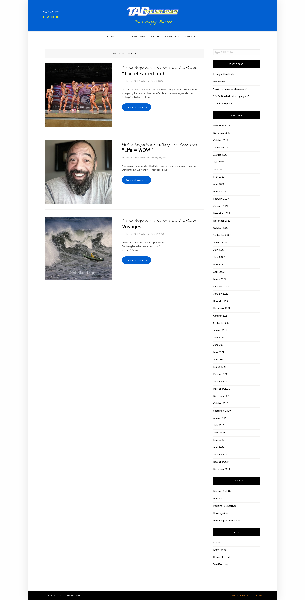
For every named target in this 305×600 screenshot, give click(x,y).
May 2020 (218, 440)
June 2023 (219, 169)
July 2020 (218, 425)
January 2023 (220, 206)
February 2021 (220, 374)
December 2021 (221, 301)
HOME (111, 37)
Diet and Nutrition (222, 491)
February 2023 (221, 199)
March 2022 (219, 279)
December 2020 (221, 389)
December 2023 (221, 125)
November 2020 (221, 396)
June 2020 (219, 432)
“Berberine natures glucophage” (230, 89)
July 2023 (218, 162)
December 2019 (221, 462)
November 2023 (221, 133)
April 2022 (219, 272)
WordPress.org (220, 564)
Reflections (219, 81)
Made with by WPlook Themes (247, 596)
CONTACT (191, 37)
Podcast (217, 498)
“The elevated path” (144, 74)
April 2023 (218, 184)
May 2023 (218, 177)
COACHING (139, 37)
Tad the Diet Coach (135, 81)
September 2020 (222, 410)
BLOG (123, 37)
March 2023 (219, 191)
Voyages (131, 227)
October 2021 (220, 315)
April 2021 (218, 359)
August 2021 (220, 330)
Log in (216, 542)
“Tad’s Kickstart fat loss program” (231, 96)
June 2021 (218, 345)
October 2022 (220, 228)
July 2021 (218, 337)
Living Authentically (223, 74)
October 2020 (220, 403)
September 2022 (222, 235)
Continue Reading (136, 107)
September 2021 (221, 323)
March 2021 (219, 367)
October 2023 (220, 140)
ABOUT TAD (172, 37)
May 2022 (218, 264)
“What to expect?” (223, 103)
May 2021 (218, 352)
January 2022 (220, 294)
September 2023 (222, 147)
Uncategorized (220, 513)
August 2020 (220, 418)
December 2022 (221, 213)
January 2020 (220, 454)
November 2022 (221, 220)
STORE (155, 37)
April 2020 (219, 447)
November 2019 (221, 469)
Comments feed (221, 557)
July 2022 (218, 250)
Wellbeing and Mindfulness (177, 68)
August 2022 (220, 242)
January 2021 (220, 381)
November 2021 (221, 308)
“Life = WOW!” (138, 150)
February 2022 (221, 286)
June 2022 (219, 257)
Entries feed (219, 550)
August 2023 (220, 155)
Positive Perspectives (137, 68)
